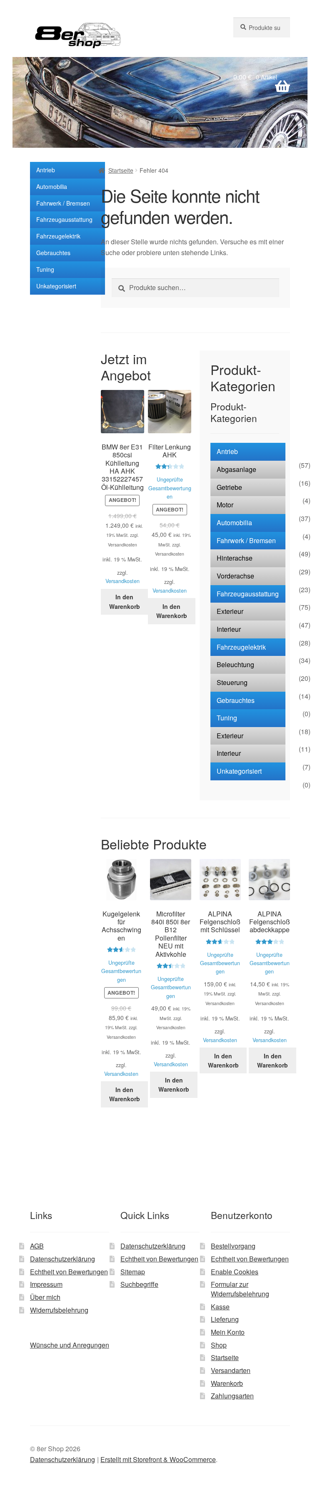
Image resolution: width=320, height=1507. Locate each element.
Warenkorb (227, 1383)
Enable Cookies (234, 1271)
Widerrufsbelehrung (59, 1310)
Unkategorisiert (56, 286)
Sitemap (132, 1271)
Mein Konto (228, 1332)
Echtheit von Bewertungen (69, 1271)
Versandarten (230, 1370)
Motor (225, 504)
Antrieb (45, 170)
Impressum (46, 1284)
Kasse (220, 1306)
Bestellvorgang (233, 1246)
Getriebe (229, 487)
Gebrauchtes (53, 252)
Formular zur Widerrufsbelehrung (240, 1288)
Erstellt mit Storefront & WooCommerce (158, 1459)
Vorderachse (235, 576)
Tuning (45, 269)
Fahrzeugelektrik (58, 236)
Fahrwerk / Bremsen (63, 203)
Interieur (229, 629)
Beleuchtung (235, 664)
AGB (37, 1246)
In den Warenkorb (124, 602)
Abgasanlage (236, 469)
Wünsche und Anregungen (69, 1345)
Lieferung (225, 1319)
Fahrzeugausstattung (64, 219)
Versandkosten (122, 581)
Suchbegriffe (139, 1284)
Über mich (45, 1297)
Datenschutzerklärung (62, 1259)
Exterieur (230, 611)
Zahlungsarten (232, 1395)
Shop (219, 1345)
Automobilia (51, 186)
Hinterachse (234, 558)
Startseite (120, 170)
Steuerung (232, 682)
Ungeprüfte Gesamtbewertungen (169, 488)
